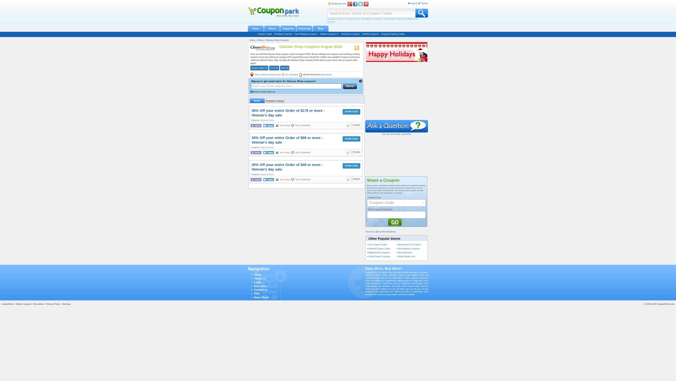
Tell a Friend (285, 125)
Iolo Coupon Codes (377, 244)
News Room (261, 297)
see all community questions (396, 134)
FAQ (256, 293)
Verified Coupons (370, 34)
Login (257, 282)
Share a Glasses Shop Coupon (268, 75)
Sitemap (66, 304)
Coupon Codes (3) (259, 68)
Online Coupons (24, 304)
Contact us (260, 289)
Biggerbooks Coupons (379, 252)
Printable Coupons (283, 34)
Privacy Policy (53, 304)
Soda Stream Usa (406, 256)
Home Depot (389, 19)
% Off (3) (274, 68)
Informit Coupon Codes (379, 248)
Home (256, 28)
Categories (288, 28)
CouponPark (7, 304)
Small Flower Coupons (379, 256)
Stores (272, 28)
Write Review (326, 75)
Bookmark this (339, 3)
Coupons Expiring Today (393, 34)
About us (259, 278)
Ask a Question (291, 75)
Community (304, 28)
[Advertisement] (396, 93)
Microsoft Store (405, 252)
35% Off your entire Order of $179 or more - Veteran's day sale (288, 113)
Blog (320, 28)
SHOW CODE (351, 111)
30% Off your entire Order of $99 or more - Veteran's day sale (287, 140)
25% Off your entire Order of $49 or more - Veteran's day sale (287, 167)
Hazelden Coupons (335, 19)
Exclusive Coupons (350, 34)
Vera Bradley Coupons (409, 248)
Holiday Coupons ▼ (329, 34)
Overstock (378, 19)
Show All (284, 68)
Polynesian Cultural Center (407, 19)
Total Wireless (367, 19)
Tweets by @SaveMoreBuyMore (380, 232)
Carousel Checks (352, 19)
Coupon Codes (264, 34)
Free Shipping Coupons (306, 34)
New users (260, 286)
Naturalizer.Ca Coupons (409, 244)
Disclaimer (38, 304)
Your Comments (303, 125)
